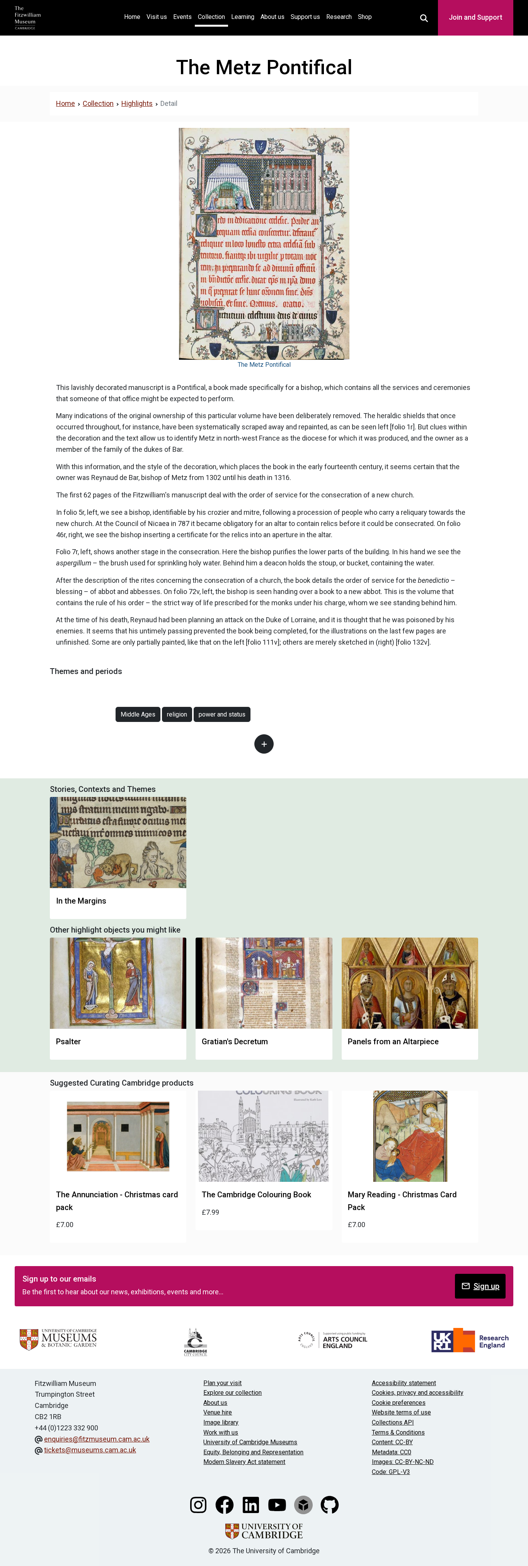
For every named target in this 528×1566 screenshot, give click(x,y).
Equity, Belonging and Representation (253, 1452)
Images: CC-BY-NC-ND (403, 1462)
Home (133, 16)
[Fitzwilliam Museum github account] (329, 1504)
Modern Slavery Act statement (244, 1462)
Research (339, 16)
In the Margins (81, 901)
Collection (211, 16)
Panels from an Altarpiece (393, 1041)
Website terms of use (401, 1412)
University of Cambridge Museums (250, 1442)
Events (182, 16)
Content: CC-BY (392, 1442)
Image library (220, 1422)
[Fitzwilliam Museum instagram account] (199, 1504)
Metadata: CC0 (391, 1452)
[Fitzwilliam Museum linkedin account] (251, 1504)
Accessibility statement (404, 1383)
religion (177, 714)
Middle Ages (138, 714)
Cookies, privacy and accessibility (417, 1392)
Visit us (156, 16)
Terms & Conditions (398, 1432)
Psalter (68, 1041)
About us (272, 16)
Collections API (393, 1422)
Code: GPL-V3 (391, 1472)
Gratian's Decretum (235, 1041)
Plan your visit (222, 1383)
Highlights (137, 103)
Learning (242, 16)
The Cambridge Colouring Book (256, 1194)
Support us (305, 16)
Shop (365, 16)
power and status (222, 714)
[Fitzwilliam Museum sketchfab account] (304, 1504)
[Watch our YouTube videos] (278, 1504)
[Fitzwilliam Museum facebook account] (225, 1504)
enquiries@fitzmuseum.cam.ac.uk (97, 1439)
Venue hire (217, 1412)
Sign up (486, 1286)
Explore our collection (232, 1392)
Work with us (220, 1432)
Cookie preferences (399, 1402)
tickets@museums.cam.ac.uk (90, 1450)
